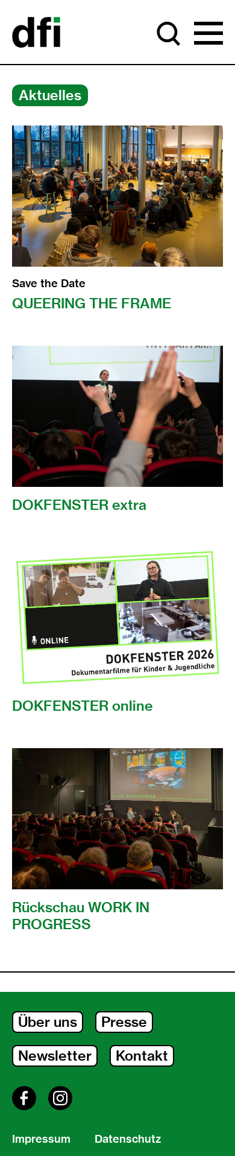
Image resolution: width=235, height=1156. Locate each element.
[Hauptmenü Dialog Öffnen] (208, 34)
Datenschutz (128, 1138)
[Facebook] (24, 1098)
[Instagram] (60, 1098)
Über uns (47, 1022)
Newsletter (55, 1055)
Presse (124, 1022)
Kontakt (142, 1055)
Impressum (41, 1138)
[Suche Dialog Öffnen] (169, 34)
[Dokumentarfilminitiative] (36, 33)
